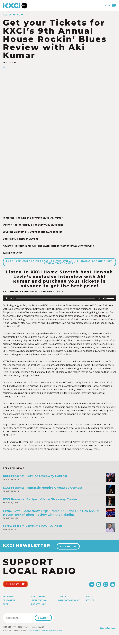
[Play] (6, 298)
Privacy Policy (33, 630)
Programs (8, 596)
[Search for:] (20, 617)
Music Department (69, 600)
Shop (5, 604)
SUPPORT (12, 584)
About (89, 596)
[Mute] (104, 298)
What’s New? (38, 596)
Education (9, 600)
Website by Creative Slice (52, 630)
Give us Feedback (108, 628)
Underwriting (39, 600)
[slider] (111, 298)
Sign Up (65, 546)
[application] (59, 298)
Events (90, 600)
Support (63, 596)
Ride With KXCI (38, 604)
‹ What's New (13, 15)
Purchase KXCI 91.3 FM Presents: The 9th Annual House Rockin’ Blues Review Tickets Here (59, 262)
